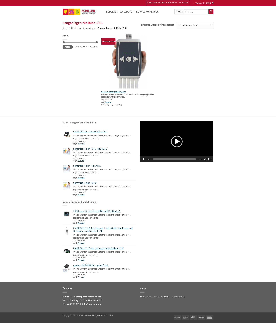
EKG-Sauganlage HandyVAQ (113, 91)
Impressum (145, 296)
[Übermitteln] (211, 11)
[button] (177, 141)
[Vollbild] (209, 159)
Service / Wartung (147, 11)
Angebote (126, 11)
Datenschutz (178, 296)
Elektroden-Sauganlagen (83, 28)
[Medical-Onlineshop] (81, 12)
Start (65, 28)
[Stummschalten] (205, 159)
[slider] (174, 159)
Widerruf (165, 296)
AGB (156, 296)
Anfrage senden (92, 304)
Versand (108, 102)
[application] (176, 141)
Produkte (110, 11)
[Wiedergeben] (143, 159)
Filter (67, 47)
